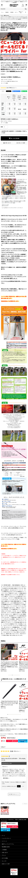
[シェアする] (3, 91)
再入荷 (19, 109)
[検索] (25, 9)
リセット (25, 803)
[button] (1, 5)
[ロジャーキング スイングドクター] (14, 46)
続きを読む (5, 778)
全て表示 (13, 794)
